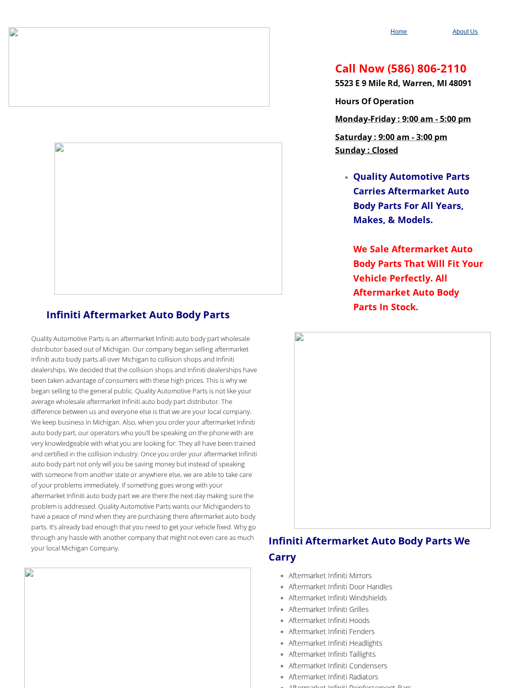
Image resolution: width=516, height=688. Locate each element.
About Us (465, 31)
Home (399, 31)
